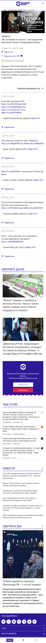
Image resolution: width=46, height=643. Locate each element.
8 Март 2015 (35, 118)
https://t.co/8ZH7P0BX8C (11, 112)
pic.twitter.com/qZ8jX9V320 (32, 208)
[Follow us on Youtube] (14, 622)
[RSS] (29, 622)
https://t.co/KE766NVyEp (11, 104)
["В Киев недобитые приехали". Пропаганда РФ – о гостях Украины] (23, 554)
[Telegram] (23, 640)
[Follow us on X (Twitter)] (8, 622)
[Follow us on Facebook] (3, 622)
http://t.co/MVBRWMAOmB (12, 241)
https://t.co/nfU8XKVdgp (11, 107)
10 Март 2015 (32, 149)
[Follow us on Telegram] (24, 622)
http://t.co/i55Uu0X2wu (10, 208)
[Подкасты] (34, 622)
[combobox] (30, 88)
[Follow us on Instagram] (19, 622)
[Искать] (36, 640)
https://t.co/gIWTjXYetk (10, 171)
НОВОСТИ (9, 468)
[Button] (7, 52)
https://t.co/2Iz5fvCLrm (10, 110)
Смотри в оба (12, 526)
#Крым (32, 140)
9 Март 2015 (38, 180)
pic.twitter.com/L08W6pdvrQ (32, 143)
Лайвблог (6, 36)
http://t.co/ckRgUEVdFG (10, 143)
